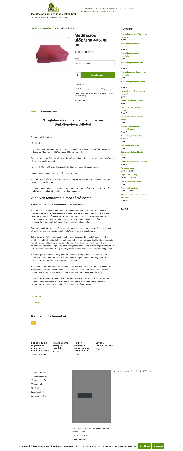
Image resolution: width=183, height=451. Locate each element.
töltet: (77, 59)
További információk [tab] (48, 111)
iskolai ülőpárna (85, 93)
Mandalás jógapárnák (39, 376)
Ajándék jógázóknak (80, 435)
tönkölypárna (104, 89)
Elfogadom (158, 446)
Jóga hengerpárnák (38, 380)
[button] (109, 11)
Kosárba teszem (97, 75)
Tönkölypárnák (36, 388)
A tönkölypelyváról (79, 439)
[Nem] (180, 446)
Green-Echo (83, 100)
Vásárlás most (85, 395)
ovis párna (78, 96)
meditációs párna (45, 28)
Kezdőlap (34, 28)
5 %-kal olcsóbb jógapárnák (106, 9)
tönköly (84, 96)
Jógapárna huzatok (38, 396)
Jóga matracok (36, 384)
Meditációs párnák (38, 372)
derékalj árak (36, 296)
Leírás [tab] (33, 111)
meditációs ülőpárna (108, 93)
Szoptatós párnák (37, 392)
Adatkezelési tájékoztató (89, 12)
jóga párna (85, 89)
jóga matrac (35, 302)
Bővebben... (145, 446)
